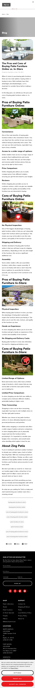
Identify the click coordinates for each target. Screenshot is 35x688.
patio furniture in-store (17, 522)
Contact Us (21, 603)
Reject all (17, 678)
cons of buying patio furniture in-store (17, 512)
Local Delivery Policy (24, 612)
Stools (5, 606)
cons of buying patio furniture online (17, 517)
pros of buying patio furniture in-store (17, 531)
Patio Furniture (8, 609)
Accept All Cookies (17, 684)
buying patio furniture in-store (17, 502)
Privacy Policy (22, 615)
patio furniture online (17, 526)
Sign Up (17, 583)
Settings (17, 673)
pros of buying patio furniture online (17, 536)
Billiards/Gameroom (9, 621)
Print (25, 544)
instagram (15, 591)
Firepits (5, 615)
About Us (21, 618)
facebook (10, 591)
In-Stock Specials (8, 612)
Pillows (5, 618)
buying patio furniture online (17, 507)
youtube (24, 591)
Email (18, 544)
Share (10, 544)
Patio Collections (8, 603)
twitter (19, 591)
